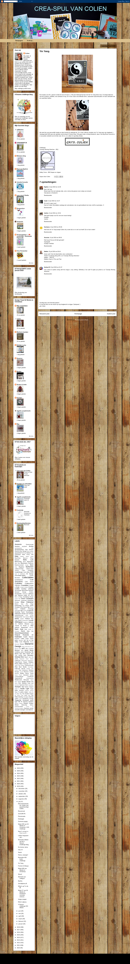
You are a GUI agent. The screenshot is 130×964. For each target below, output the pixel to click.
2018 (18, 927)
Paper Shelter (29, 658)
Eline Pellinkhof (27, 602)
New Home (26, 653)
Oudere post (111, 314)
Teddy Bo (31, 692)
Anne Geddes (30, 551)
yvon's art (29, 706)
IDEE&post (19, 622)
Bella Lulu (28, 560)
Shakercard (18, 680)
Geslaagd (30, 609)
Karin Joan (19, 629)
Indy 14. (20, 849)
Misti (22, 650)
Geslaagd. (21, 819)
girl (22, 610)
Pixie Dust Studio (21, 667)
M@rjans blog (21, 156)
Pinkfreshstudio (29, 665)
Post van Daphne (22, 169)
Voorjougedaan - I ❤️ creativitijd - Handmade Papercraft (24, 236)
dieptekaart (25, 593)
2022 (18, 778)
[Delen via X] (59, 177)
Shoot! (20, 874)
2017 (18, 929)
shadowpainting (29, 678)
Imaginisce (25, 622)
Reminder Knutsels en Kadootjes (27, 513)
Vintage (31, 698)
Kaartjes (19, 397)
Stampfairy (30, 685)
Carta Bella (26, 572)
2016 (18, 932)
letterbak (21, 640)
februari (21, 921)
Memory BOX (18, 648)
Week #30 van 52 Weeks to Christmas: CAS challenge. (23, 826)
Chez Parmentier (22, 251)
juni (19, 911)
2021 (18, 781)
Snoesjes (17, 685)
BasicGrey (18, 558)
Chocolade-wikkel (20, 575)
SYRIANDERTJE (22, 142)
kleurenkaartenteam (22, 633)
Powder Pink (30, 668)
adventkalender (18, 548)
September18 (18, 678)
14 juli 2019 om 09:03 (56, 237)
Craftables (18, 583)
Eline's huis (19, 604)
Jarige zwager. (22, 899)
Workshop (24, 705)
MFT (23, 649)
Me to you (30, 646)
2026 (18, 768)
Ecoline (17, 602)
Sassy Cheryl (18, 675)
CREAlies (17, 585)
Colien (27, 53)
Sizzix (16, 683)
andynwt (68, 960)
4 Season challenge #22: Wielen (23, 906)
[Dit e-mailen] (55, 177)
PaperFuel (17, 660)
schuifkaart (30, 676)
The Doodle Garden (27, 693)
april (19, 916)
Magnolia (26, 642)
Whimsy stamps (19, 703)
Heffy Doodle (29, 615)
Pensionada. (22, 816)
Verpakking (25, 698)
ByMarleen (29, 567)
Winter (17, 705)
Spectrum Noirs (23, 685)
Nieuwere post (44, 314)
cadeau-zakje (29, 568)
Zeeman (26, 708)
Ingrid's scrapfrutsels (24, 411)
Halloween (18, 613)
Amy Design (23, 551)
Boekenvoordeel (19, 565)
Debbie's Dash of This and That (52, 259)
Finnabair (17, 607)
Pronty (16, 670)
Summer (21, 690)
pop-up (23, 668)
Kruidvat (17, 638)
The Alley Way (18, 693)
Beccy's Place (28, 558)
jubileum (17, 627)
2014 (18, 937)
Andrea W (47, 267)
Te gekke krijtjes (23, 692)
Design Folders (27, 592)
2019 (18, 786)
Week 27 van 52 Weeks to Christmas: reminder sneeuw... (23, 893)
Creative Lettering (27, 589)
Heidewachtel (18, 617)
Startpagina (19, 40)
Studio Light (24, 689)
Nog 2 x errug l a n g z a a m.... (23, 832)
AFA (32, 548)
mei (19, 913)
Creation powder (24, 587)
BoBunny (30, 563)
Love (20, 642)
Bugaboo (21, 567)
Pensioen (25, 663)
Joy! (31, 625)
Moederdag (28, 652)
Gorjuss (25, 610)
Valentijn (31, 697)
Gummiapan (29, 612)
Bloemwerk (24, 563)
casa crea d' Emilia (23, 195)
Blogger (86, 960)
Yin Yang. (21, 863)
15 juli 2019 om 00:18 (55, 251)
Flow (21, 607)
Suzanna (19, 358)
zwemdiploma (29, 709)
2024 (18, 773)
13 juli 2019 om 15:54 (55, 213)
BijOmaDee (30, 561)
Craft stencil (29, 581)
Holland (27, 618)
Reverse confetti (28, 671)
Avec (23, 554)
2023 (18, 776)
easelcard (24, 600)
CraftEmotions (29, 583)
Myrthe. (20, 881)
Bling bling (17, 563)
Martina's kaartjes (22, 332)
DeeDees (30, 590)
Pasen (25, 662)
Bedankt (17, 560)
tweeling (20, 697)
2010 (18, 948)
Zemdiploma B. (22, 883)
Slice (19, 683)
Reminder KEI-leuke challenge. (22, 859)
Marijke (19, 371)
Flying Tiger (26, 607)
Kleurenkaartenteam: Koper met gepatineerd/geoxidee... (23, 806)
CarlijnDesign (19, 572)
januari (20, 924)
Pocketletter (30, 667)
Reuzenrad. (21, 811)
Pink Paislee (21, 665)
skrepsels (20, 221)
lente (16, 640)
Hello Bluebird (26, 616)
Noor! (26, 657)
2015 (18, 935)
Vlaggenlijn (18, 700)
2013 (18, 940)
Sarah (45, 201)
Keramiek (17, 631)
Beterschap (18, 561)
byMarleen (20, 129)
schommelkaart (19, 676)
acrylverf (24, 546)
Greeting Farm (20, 612)
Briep (16, 567)
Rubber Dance (24, 673)
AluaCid (17, 551)
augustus (21, 799)
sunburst (27, 690)
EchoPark (30, 600)
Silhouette (26, 680)
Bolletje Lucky (21, 345)
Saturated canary (28, 675)
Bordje (26, 565)
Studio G (17, 688)
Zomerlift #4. (22, 813)
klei (32, 631)
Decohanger (18, 590)
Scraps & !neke (22, 384)
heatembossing (19, 615)
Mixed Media (29, 650)
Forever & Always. (23, 866)
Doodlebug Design (28, 597)
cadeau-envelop (19, 568)
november (21, 791)
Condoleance (19, 580)
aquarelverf (18, 553)
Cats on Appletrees (20, 573)
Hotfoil (20, 620)
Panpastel (22, 658)
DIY (29, 595)
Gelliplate (22, 609)
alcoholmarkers (19, 549)
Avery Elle (30, 554)
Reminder (26, 524)
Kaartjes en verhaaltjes (24, 483)
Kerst (23, 631)
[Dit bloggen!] (57, 177)
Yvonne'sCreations (19, 708)
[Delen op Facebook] (60, 177)
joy (28, 625)
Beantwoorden (48, 195)
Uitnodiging (25, 696)
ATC (32, 552)
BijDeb (24, 561)
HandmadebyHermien (24, 523)
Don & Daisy (18, 597)
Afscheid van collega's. (22, 877)
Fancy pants (29, 605)
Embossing (18, 605)
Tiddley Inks (27, 695)
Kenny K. (30, 629)
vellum (16, 698)
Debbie (46, 251)
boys (31, 565)
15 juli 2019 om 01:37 (56, 267)
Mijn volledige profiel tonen (23, 88)
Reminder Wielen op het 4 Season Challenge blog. (23, 842)
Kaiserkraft (24, 627)
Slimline (24, 683)
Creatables (25, 585)
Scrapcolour (21, 208)
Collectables (27, 577)
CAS (31, 572)
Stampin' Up (19, 687)
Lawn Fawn (29, 638)
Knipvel (17, 635)
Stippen (31, 687)
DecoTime (25, 590)
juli (19, 801)
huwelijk (31, 620)
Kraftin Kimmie (28, 637)
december (21, 788)
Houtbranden (25, 620)
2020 (18, 783)
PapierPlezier (18, 662)
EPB (23, 605)
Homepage (78, 314)
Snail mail (30, 683)
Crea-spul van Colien (23, 470)
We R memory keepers (25, 701)
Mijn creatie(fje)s (22, 306)
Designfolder (18, 593)
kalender (31, 627)
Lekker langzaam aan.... (23, 836)
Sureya (31, 690)
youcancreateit (19, 706)
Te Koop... (30, 40)
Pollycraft (17, 668)
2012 (18, 942)
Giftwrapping (18, 610)
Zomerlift (17, 709)
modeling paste (19, 652)
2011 (18, 945)
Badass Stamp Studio (26, 556)
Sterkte (26, 687)
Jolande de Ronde (21, 625)
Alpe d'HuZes (29, 549)
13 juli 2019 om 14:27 (54, 201)
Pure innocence (23, 670)
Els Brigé (29, 604)
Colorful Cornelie (22, 182)
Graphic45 (30, 610)
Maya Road (25, 646)
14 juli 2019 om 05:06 (56, 227)
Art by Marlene (26, 553)
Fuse (16, 609)
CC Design (29, 574)
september (21, 796)
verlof (20, 698)
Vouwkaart (26, 700)
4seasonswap (29, 544)
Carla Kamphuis (27, 570)
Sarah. (20, 852)
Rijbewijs (17, 673)
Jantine (46, 213)
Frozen (31, 607)
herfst (17, 618)
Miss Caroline (29, 648)
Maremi (22, 644)
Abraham (17, 546)
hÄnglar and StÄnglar (27, 613)
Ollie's (30, 657)
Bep (18, 424)
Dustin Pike (17, 598)
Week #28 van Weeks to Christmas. (22, 870)
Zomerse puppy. (23, 821)
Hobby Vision (43, 172)
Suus (16, 692)
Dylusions (17, 600)
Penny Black (19, 663)
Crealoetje (20, 510)
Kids (28, 631)
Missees (17, 650)
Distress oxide (22, 595)
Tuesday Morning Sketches (47, 149)
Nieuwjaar (30, 655)
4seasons (18, 544)
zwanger (22, 709)
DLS (32, 595)
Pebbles (31, 662)
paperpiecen (30, 660)
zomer (31, 708)
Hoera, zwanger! (23, 855)
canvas (17, 570)
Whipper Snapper (28, 703)
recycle (21, 671)
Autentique (18, 554)
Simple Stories (26, 681)
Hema (31, 617)
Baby (16, 556)
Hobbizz (22, 618)
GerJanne (47, 227)
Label (22, 638)
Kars (26, 629)
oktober (20, 793)
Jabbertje (30, 622)
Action (31, 546)
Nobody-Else (19, 657)
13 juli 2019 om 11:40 (55, 187)
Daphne (46, 187)
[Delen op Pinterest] (62, 177)
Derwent (17, 592)
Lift (25, 640)
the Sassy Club (19, 695)
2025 (18, 771)
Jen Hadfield (19, 624)
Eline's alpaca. (22, 902)
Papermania (24, 660)
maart (20, 918)
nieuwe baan (22, 655)
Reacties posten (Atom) (81, 320)
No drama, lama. (23, 847)
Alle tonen (31, 263)
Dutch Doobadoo (27, 598)
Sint (32, 681)
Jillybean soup (28, 624)
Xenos (31, 705)
